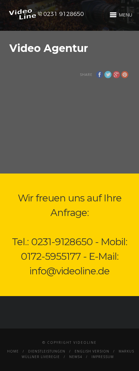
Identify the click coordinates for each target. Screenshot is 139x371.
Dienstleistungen (46, 351)
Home (13, 351)
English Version (92, 351)
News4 (75, 356)
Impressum (102, 356)
